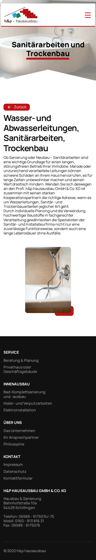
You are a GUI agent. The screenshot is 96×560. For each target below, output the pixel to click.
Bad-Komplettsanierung (24, 391)
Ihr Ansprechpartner (21, 437)
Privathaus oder (17, 367)
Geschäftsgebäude (20, 371)
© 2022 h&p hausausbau (24, 550)
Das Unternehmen (19, 430)
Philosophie (13, 444)
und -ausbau (14, 396)
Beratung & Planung (21, 360)
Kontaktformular (18, 478)
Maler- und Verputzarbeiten (27, 403)
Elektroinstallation (19, 410)
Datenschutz (15, 471)
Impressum (13, 464)
